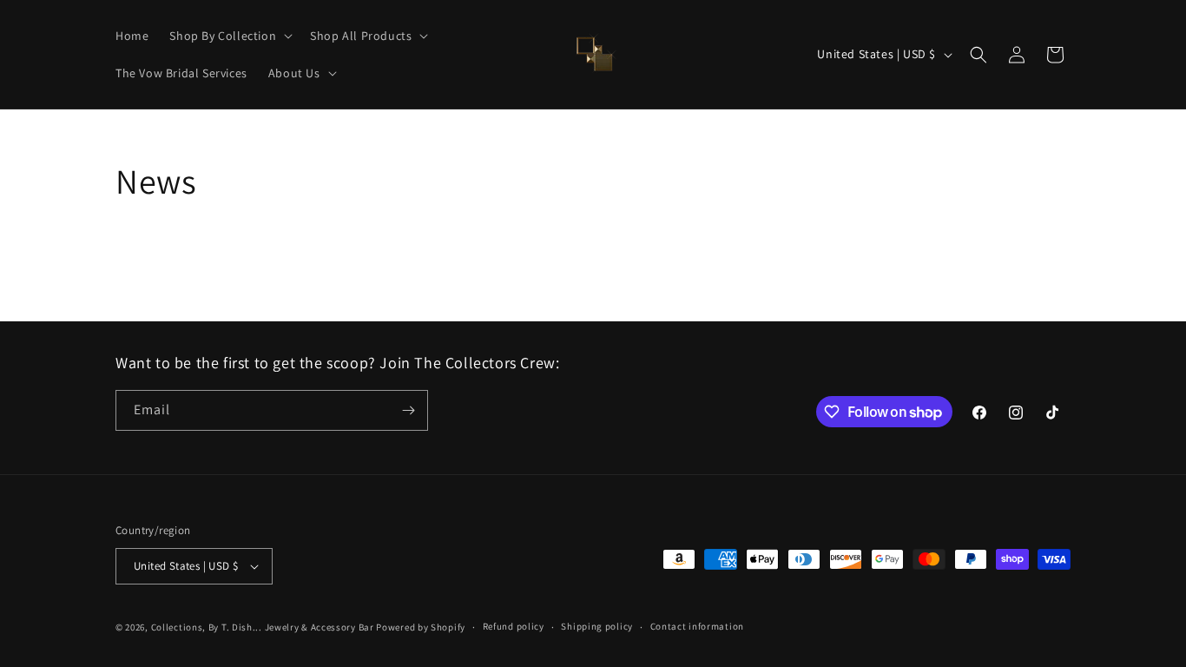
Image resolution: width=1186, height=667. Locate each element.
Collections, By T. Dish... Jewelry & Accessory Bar (262, 627)
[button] (229, 35)
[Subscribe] (408, 410)
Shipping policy (597, 626)
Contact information (697, 626)
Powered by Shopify (420, 627)
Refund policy (513, 626)
